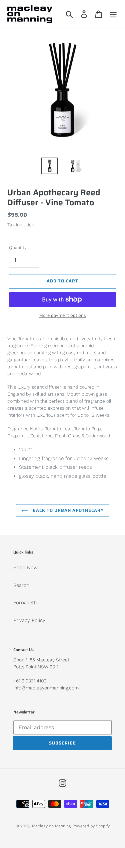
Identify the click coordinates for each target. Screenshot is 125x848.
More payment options (62, 315)
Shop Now (25, 568)
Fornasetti (25, 603)
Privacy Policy (29, 620)
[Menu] (113, 14)
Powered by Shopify (91, 826)
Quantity (18, 247)
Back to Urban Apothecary (67, 510)
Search (21, 585)
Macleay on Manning (51, 826)
